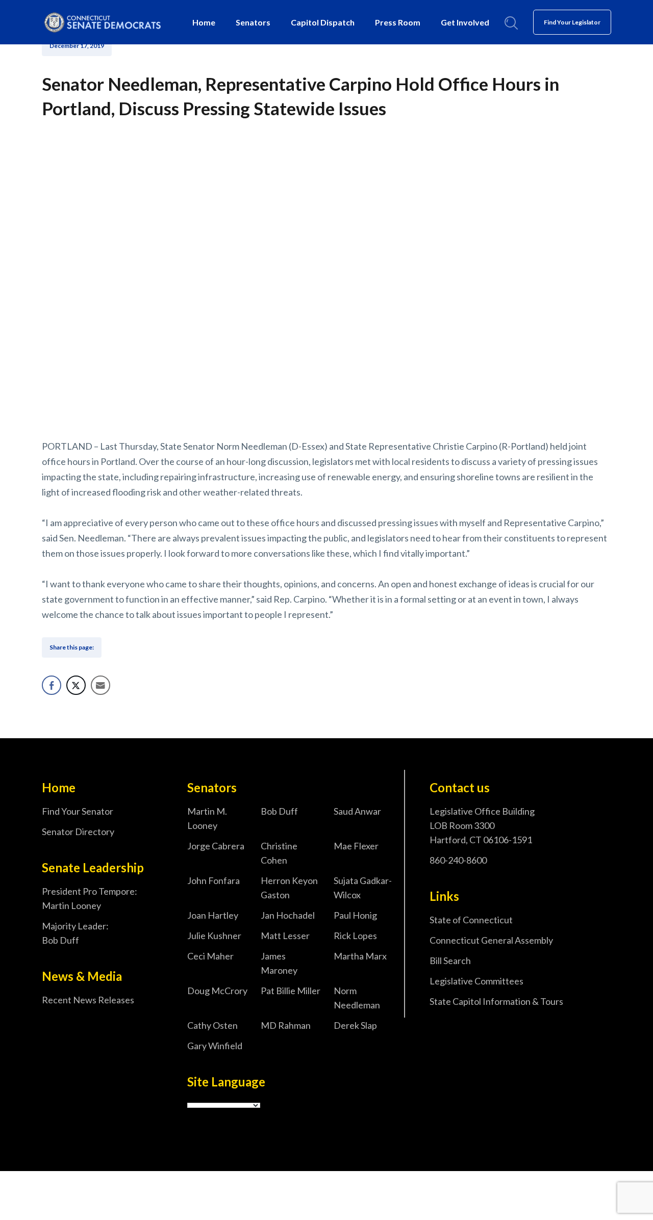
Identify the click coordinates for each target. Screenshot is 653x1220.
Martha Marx (360, 956)
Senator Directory (78, 831)
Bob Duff (279, 811)
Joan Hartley (212, 915)
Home (203, 22)
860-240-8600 (458, 860)
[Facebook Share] (51, 685)
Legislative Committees (476, 981)
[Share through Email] (100, 685)
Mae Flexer (356, 845)
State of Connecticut (471, 919)
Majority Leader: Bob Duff (75, 933)
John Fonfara (213, 880)
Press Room (397, 22)
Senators (253, 22)
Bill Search (450, 960)
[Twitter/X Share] (76, 685)
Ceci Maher (210, 956)
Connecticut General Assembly (491, 940)
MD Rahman (286, 1025)
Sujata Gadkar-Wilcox (363, 887)
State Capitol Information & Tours (496, 1001)
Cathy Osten (212, 1025)
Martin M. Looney (207, 818)
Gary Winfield (214, 1045)
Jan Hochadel (288, 915)
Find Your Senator (77, 811)
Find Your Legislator (572, 22)
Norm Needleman (357, 997)
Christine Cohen (279, 853)
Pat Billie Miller (290, 990)
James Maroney (279, 963)
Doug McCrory (217, 990)
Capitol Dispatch (323, 22)
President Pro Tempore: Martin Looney (89, 898)
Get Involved (465, 22)
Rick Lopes (355, 935)
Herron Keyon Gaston (289, 887)
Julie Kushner (214, 935)
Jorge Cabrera (215, 845)
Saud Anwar (357, 811)
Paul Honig (355, 915)
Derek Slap (355, 1025)
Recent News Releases (88, 999)
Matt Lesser (285, 935)
